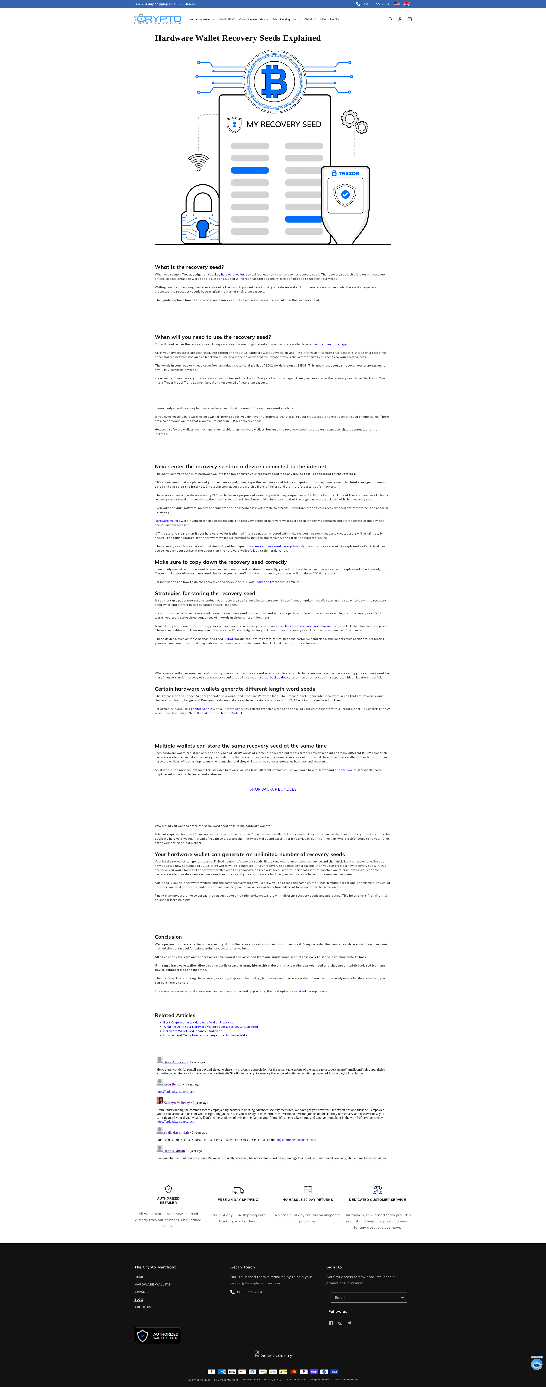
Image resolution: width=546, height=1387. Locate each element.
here (185, 982)
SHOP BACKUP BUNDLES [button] (273, 789)
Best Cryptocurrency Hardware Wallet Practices (198, 1022)
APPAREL (141, 1292)
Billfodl (229, 639)
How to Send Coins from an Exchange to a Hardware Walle (205, 1035)
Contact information (345, 1379)
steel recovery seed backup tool (275, 546)
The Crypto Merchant (225, 1379)
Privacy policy (273, 1379)
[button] (202, 19)
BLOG (138, 1299)
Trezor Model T (231, 713)
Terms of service (295, 1379)
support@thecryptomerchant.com (255, 1283)
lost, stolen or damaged (332, 344)
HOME (139, 1277)
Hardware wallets (167, 520)
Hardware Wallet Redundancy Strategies (192, 1031)
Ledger (260, 582)
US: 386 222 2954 (249, 1292)
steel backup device (276, 677)
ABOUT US (142, 1307)
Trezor (274, 582)
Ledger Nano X (201, 708)
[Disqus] (273, 1108)
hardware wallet (232, 274)
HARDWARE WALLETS (152, 1284)
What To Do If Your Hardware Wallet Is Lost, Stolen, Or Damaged (210, 1026)
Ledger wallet (347, 770)
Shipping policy (319, 1379)
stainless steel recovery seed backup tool (308, 626)
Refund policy (251, 1379)
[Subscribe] (402, 1298)
